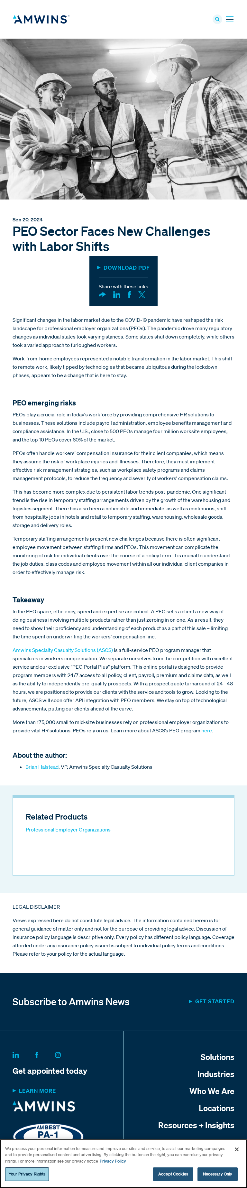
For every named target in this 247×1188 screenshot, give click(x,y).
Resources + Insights (196, 1125)
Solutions (217, 1057)
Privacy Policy (113, 1161)
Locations (216, 1108)
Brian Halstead (42, 767)
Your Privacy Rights (27, 1174)
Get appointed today (50, 1070)
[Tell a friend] (102, 294)
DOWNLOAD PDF (127, 267)
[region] (123, 1163)
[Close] (237, 1149)
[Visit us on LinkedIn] (23, 1054)
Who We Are (211, 1091)
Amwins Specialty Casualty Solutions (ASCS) (63, 650)
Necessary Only (218, 1174)
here (206, 730)
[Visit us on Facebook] (44, 1054)
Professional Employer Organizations (68, 829)
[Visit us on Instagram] (66, 1054)
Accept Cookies (173, 1174)
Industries (215, 1074)
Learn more (37, 1090)
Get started (214, 1001)
